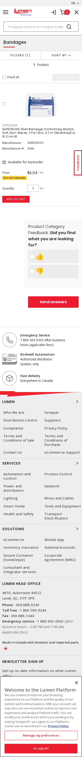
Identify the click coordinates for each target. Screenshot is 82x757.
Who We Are (14, 412)
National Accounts (59, 547)
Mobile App (54, 539)
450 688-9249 (27, 604)
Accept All (40, 748)
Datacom (51, 486)
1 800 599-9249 (33, 610)
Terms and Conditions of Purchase (55, 440)
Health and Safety (18, 514)
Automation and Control (17, 476)
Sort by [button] (59, 55)
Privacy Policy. (58, 726)
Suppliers (52, 420)
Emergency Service (35, 335)
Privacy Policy (56, 428)
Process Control (58, 474)
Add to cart (16, 199)
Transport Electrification (56, 516)
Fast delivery (30, 376)
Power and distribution (13, 488)
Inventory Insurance (20, 547)
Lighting (10, 498)
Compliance (13, 428)
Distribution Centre (20, 420)
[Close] (77, 683)
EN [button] (73, 3)
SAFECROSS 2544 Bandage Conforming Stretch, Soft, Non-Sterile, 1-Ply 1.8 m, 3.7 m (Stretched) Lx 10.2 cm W (38, 132)
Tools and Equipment (62, 506)
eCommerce (13, 539)
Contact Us (12, 452)
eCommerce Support (62, 452)
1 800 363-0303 (50, 621)
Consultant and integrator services (19, 569)
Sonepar (51, 412)
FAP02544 (10, 125)
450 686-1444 (22, 615)
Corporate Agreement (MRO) (60, 557)
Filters (19, 55)
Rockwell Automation (37, 354)
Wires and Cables (59, 498)
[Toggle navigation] (5, 12)
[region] (41, 716)
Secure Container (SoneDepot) (18, 557)
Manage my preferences (41, 735)
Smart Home (14, 506)
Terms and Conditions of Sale (18, 438)
